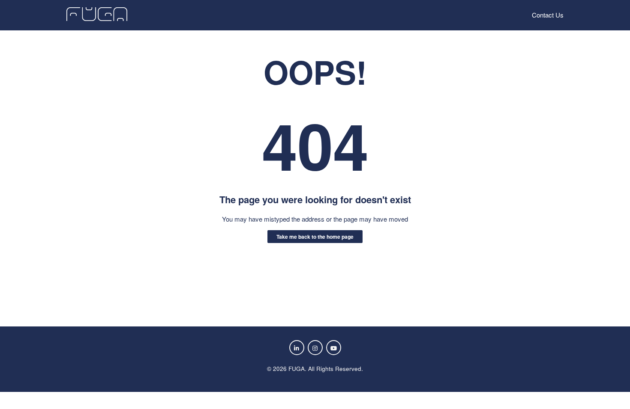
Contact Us (548, 14)
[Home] (96, 18)
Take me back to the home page (315, 236)
